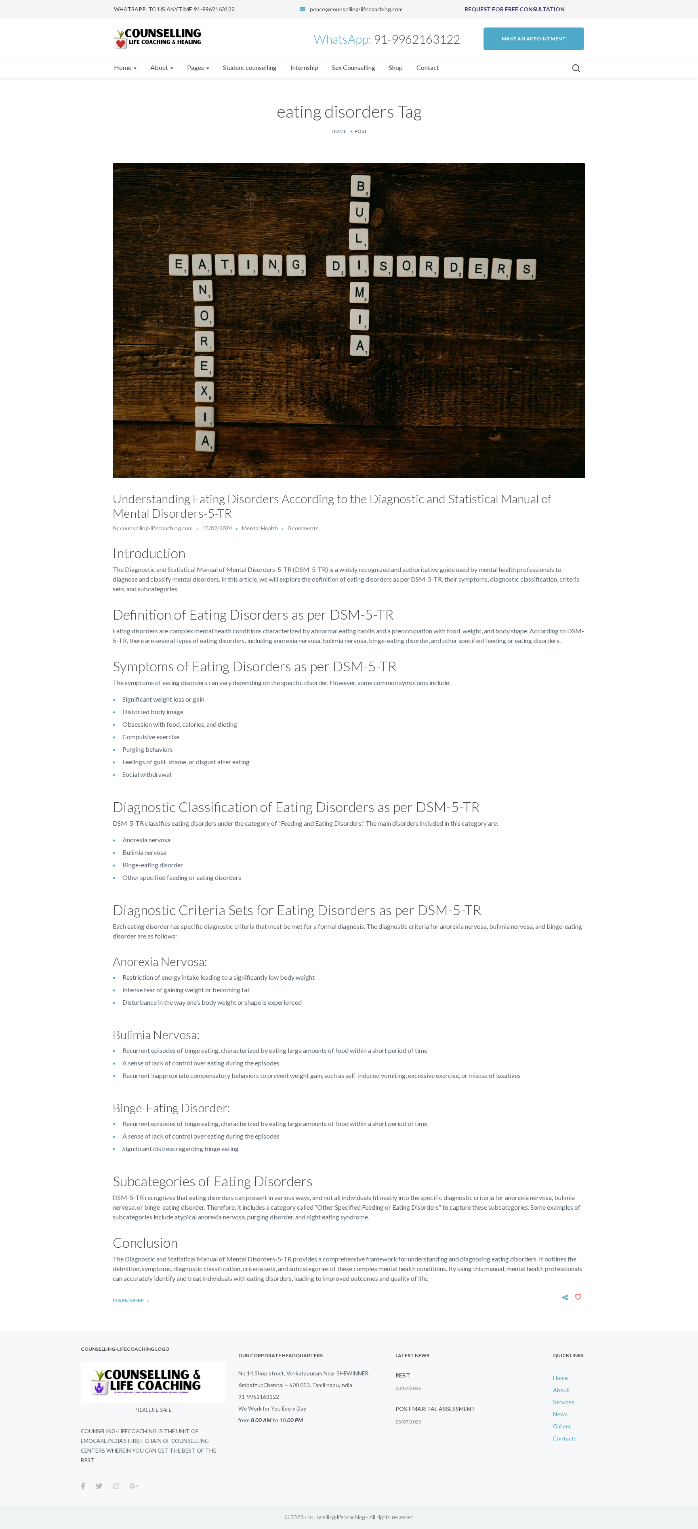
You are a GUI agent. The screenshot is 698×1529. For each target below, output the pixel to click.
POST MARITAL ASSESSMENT (435, 1408)
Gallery (562, 1426)
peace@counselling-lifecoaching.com (356, 9)
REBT (402, 1375)
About (561, 1389)
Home (339, 131)
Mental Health (260, 528)
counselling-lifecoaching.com (156, 528)
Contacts (565, 1438)
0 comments (303, 528)
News (560, 1414)
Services (563, 1401)
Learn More (128, 1300)
